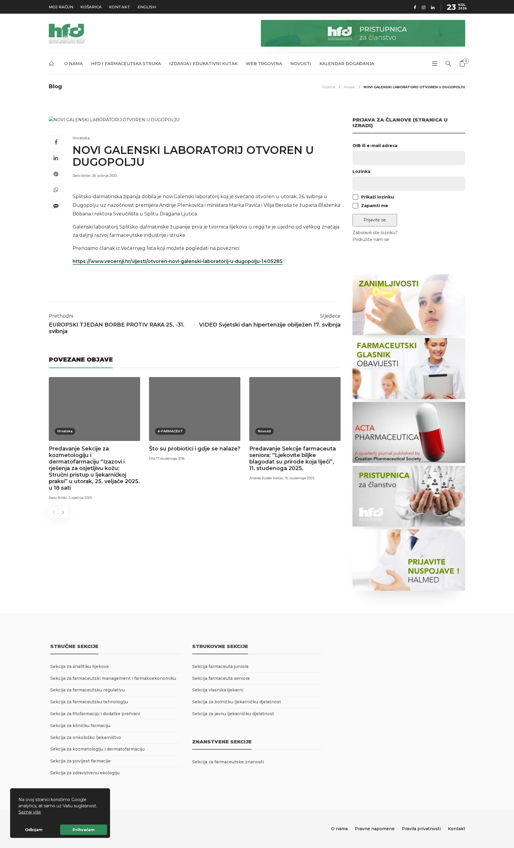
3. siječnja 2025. (80, 498)
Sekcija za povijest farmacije (80, 761)
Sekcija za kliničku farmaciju (80, 725)
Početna (52, 64)
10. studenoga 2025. (300, 478)
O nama (73, 63)
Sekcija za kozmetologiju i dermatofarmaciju (97, 749)
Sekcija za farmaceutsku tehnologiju (89, 701)
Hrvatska (81, 138)
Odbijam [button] (34, 829)
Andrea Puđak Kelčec (266, 478)
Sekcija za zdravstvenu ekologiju (85, 773)
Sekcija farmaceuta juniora (220, 666)
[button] (43, 813)
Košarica (91, 6)
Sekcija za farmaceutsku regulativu (87, 690)
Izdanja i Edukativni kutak (203, 63)
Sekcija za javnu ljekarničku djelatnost (233, 713)
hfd (152, 458)
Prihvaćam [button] (84, 829)
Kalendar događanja (346, 63)
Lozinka (361, 171)
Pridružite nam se (370, 239)
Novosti (300, 63)
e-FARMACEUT (170, 431)
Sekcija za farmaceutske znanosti (228, 762)
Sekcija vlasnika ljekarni (217, 690)
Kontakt (119, 6)
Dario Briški (82, 176)
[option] (94, 440)
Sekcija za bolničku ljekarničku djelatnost (236, 701)
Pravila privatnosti (421, 828)
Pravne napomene (375, 828)
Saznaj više (29, 812)
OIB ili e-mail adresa (374, 145)
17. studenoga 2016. (170, 458)
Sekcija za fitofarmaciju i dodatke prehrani (95, 713)
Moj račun (61, 6)
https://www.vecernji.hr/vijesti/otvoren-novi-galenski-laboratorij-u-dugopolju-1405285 (178, 261)
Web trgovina (264, 63)
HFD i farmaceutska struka (126, 63)
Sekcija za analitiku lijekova (79, 666)
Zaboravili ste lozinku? (375, 232)
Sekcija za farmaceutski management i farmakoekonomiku (113, 678)
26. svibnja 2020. (104, 176)
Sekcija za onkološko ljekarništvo (85, 737)
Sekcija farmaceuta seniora (221, 678)
